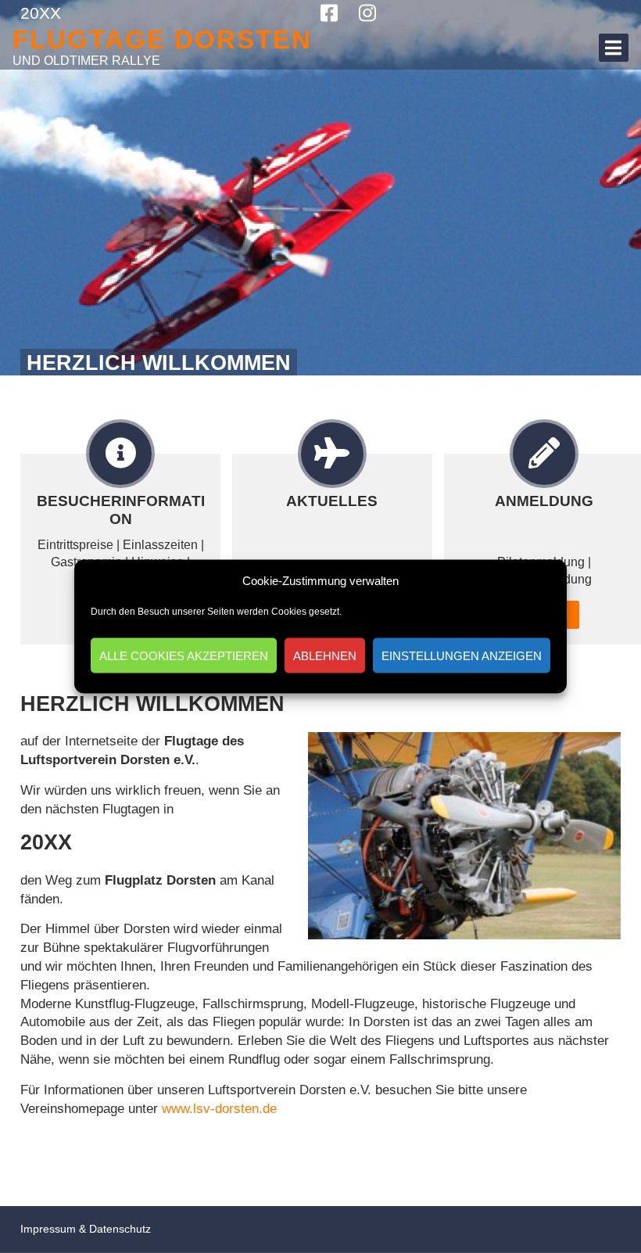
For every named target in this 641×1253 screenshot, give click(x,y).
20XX (40, 13)
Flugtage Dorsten (162, 39)
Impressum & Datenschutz (85, 1228)
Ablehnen (324, 655)
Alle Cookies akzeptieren (183, 655)
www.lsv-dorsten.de (219, 1108)
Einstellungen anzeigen (461, 655)
